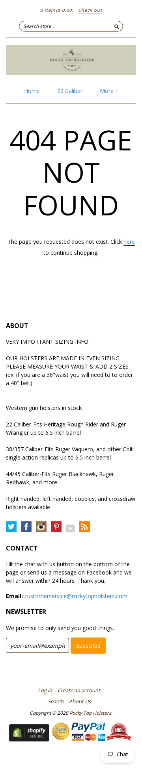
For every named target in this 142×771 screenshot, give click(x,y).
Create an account (79, 690)
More (107, 91)
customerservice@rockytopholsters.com (75, 596)
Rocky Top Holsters (90, 713)
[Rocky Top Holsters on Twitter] (11, 527)
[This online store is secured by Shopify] (29, 739)
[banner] (71, 60)
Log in (45, 690)
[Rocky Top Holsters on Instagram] (41, 527)
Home (32, 91)
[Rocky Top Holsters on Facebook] (26, 527)
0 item (56, 10)
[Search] (116, 26)
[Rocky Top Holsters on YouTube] (70, 528)
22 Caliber (69, 91)
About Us (80, 701)
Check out (90, 10)
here (129, 241)
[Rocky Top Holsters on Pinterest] (56, 527)
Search (56, 701)
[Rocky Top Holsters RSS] (84, 527)
